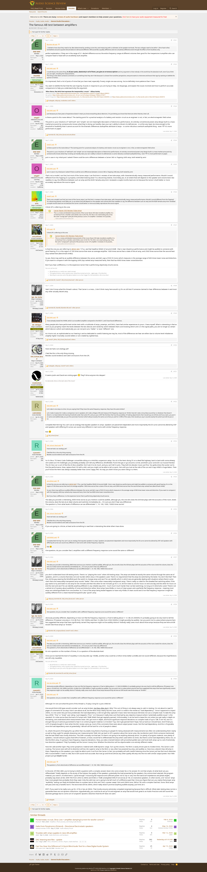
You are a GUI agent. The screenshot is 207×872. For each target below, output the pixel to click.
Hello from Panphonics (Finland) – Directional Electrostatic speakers (64, 826)
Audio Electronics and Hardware (58, 835)
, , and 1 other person (65, 280)
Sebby (171, 848)
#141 (175, 40)
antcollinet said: (52, 481)
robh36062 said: (52, 537)
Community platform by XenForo (92, 868)
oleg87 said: (50, 145)
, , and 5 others (62, 101)
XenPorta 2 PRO (95, 870)
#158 (175, 604)
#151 (175, 371)
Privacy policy (165, 864)
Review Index (60, 8)
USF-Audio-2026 (40, 848)
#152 (175, 401)
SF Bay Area (39, 338)
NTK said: (50, 229)
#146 (175, 192)
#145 (175, 164)
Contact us (144, 864)
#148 (175, 285)
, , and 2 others (61, 366)
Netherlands (39, 397)
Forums (71, 8)
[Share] (171, 40)
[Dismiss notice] (176, 17)
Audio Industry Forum (66, 828)
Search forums (42, 12)
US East (40, 218)
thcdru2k (38, 822)
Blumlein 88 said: (52, 44)
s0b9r (37, 835)
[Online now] (37, 201)
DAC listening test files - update (49, 839)
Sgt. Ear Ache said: (52, 683)
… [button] (40, 36)
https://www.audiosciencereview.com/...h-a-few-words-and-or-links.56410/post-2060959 (83, 97)
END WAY (34, 28)
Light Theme (35, 864)
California (40, 129)
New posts (32, 12)
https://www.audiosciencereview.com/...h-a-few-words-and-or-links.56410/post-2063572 (138, 97)
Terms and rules (154, 864)
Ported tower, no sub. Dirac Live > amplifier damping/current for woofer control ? (70, 819)
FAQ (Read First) (37, 8)
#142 (175, 64)
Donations (95, 8)
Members (105, 8)
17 (82, 841)
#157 (175, 557)
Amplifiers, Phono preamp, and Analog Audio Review (65, 822)
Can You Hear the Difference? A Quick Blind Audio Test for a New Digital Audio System (72, 846)
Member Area (59, 848)
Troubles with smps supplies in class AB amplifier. (56, 833)
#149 (175, 313)
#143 (175, 106)
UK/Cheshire (39, 250)
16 (80, 841)
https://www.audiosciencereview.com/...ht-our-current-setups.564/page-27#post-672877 (79, 95)
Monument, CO (38, 92)
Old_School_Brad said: (54, 445)
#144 (175, 140)
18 (85, 841)
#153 (175, 441)
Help (172, 864)
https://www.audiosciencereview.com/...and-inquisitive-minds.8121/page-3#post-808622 (82, 93)
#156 (175, 533)
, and (61, 135)
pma (37, 842)
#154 (175, 477)
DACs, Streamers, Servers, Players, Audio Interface (62, 842)
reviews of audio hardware (68, 17)
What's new (82, 8)
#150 (175, 345)
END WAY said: (51, 68)
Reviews (49, 8)
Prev (33, 36)
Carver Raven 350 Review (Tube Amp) (68, 210)
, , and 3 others (61, 339)
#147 (175, 225)
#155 (175, 509)
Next (54, 36)
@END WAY (75, 249)
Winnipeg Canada (38, 308)
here (128, 17)
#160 (175, 679)
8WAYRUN (113, 870)
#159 (175, 636)
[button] (87, 8)
